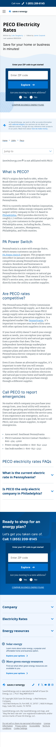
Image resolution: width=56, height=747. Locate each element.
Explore (25, 85)
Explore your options (15, 656)
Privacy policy (21, 726)
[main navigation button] (5, 11)
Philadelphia (9, 215)
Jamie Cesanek (39, 35)
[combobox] (4, 151)
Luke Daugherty (17, 35)
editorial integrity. (18, 124)
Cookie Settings (20, 728)
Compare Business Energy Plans (28, 105)
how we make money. (40, 129)
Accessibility (34, 726)
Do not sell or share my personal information (21, 723)
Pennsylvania (36, 320)
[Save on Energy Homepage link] (18, 11)
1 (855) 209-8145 (35, 3)
